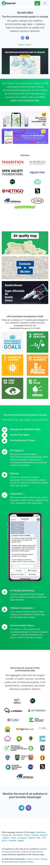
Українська (40, 832)
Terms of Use (33, 859)
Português (22, 838)
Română (12, 840)
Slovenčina (18, 835)
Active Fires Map (19, 434)
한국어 (4, 840)
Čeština (31, 838)
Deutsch (43, 835)
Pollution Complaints (21, 608)
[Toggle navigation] (45, 3)
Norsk (13, 838)
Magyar (21, 840)
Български (7, 835)
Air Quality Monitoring (22, 590)
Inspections (16, 493)
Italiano (6, 838)
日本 (38, 838)
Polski (27, 835)
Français (34, 835)
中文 (44, 838)
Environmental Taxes (21, 625)
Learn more (24, 44)
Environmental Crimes (22, 440)
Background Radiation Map (25, 429)
